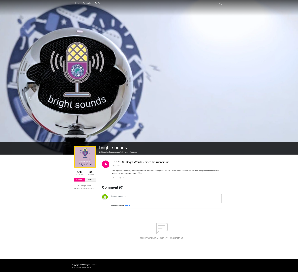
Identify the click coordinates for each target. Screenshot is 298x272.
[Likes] (113, 177)
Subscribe (87, 3)
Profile (97, 3)
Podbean (88, 267)
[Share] (130, 177)
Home (77, 3)
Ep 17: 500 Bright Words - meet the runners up (140, 162)
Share (80, 180)
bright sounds (113, 147)
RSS (92, 180)
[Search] (220, 3)
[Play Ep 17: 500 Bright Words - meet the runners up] (105, 164)
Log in (127, 205)
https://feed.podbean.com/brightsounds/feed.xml (119, 152)
